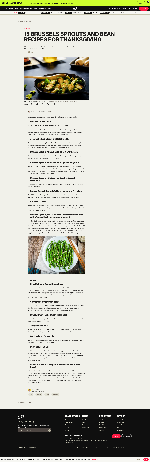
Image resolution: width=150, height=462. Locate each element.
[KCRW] (21, 418)
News (16, 8)
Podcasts (123, 8)
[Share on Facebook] (37, 104)
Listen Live (134, 8)
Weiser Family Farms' (50, 156)
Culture (30, 394)
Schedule (134, 12)
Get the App (141, 3)
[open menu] (3, 9)
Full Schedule (86, 427)
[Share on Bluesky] (48, 104)
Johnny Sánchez (77, 166)
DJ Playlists (114, 8)
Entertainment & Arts (26, 8)
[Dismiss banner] (148, 2)
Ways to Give (120, 425)
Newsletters (42, 8)
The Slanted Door (67, 306)
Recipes (47, 394)
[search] (6, 9)
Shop (118, 427)
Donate (145, 8)
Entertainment (69, 422)
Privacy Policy (85, 447)
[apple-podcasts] (29, 53)
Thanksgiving (55, 394)
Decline (138, 459)
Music (11, 8)
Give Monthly (126, 436)
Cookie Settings (127, 447)
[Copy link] (31, 104)
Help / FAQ (102, 425)
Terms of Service (95, 447)
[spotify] (32, 53)
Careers (101, 422)
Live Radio (85, 420)
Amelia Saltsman (51, 329)
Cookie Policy (105, 447)
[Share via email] (54, 104)
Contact (101, 430)
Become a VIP (120, 422)
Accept (146, 459)
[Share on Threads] (43, 104)
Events (49, 8)
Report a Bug (76, 447)
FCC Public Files (115, 447)
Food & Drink (39, 394)
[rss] (26, 53)
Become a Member (122, 420)
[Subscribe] (49, 430)
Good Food (27, 28)
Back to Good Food (25, 21)
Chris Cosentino (35, 351)
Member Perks (120, 430)
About (101, 420)
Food (35, 8)
